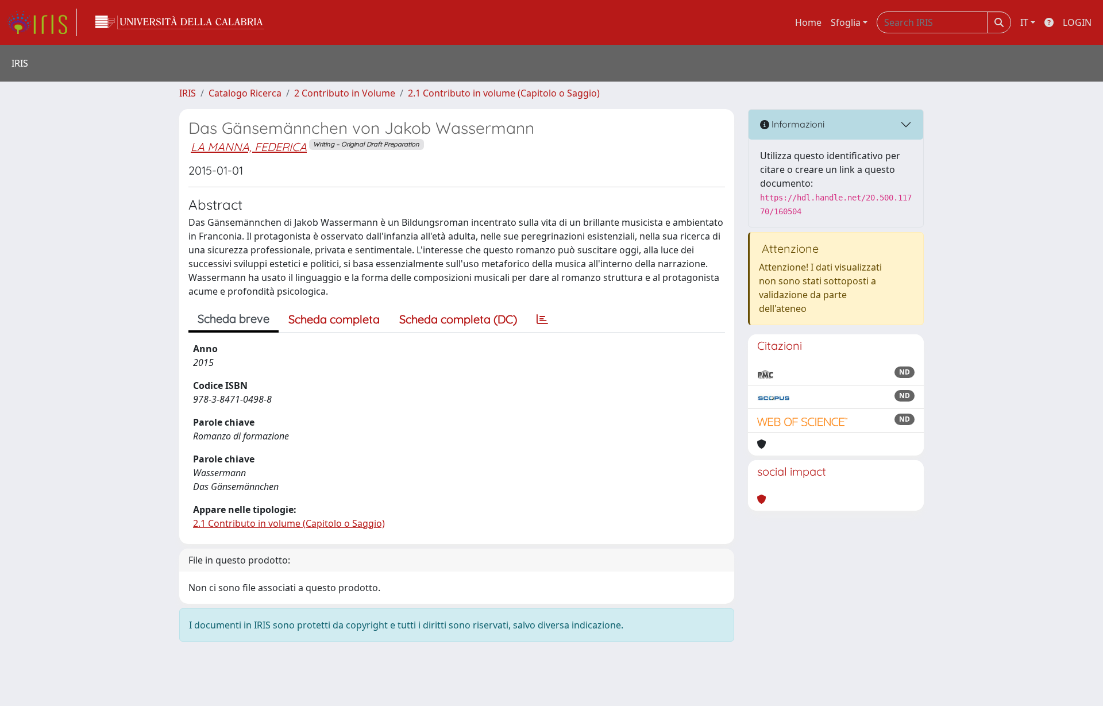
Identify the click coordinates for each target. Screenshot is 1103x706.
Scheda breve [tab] (233, 318)
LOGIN (1077, 22)
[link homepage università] (179, 22)
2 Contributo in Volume (344, 93)
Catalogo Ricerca (245, 93)
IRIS (187, 93)
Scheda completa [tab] (334, 319)
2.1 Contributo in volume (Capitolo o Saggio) (504, 93)
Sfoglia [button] (846, 22)
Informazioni (796, 124)
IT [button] (1024, 22)
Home (808, 22)
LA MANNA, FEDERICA (249, 147)
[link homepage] (42, 22)
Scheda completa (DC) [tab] (458, 319)
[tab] (542, 319)
